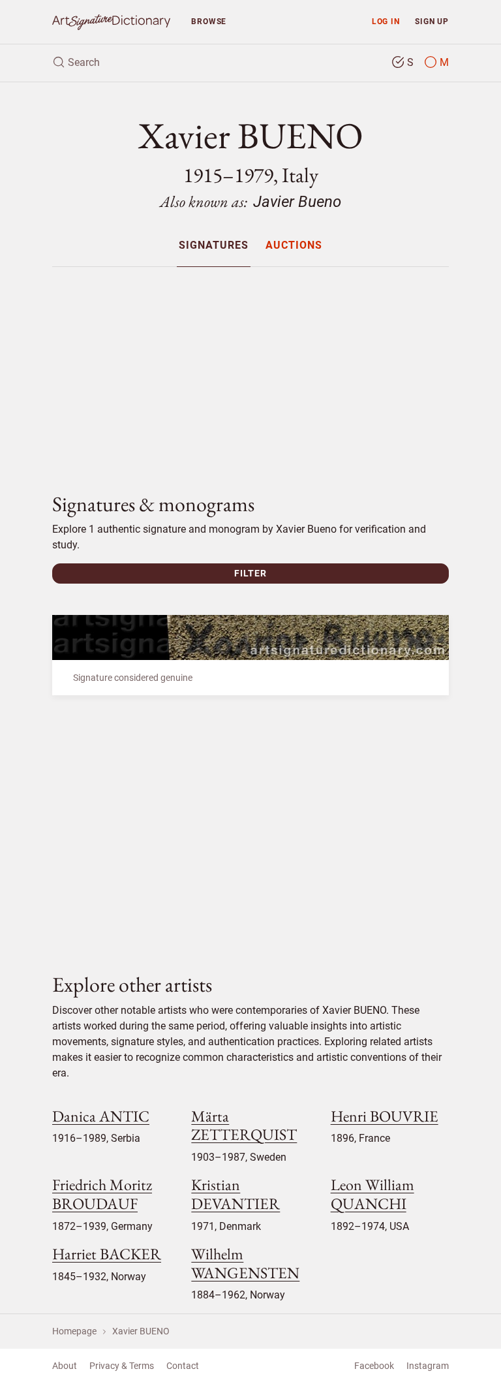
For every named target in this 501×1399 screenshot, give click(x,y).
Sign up (432, 21)
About (64, 1365)
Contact (182, 1365)
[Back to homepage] (111, 22)
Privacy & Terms (121, 1365)
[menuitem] (214, 245)
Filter (250, 573)
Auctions (294, 245)
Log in (386, 21)
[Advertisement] (250, 368)
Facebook (374, 1365)
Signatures (214, 245)
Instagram (427, 1365)
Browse (208, 21)
